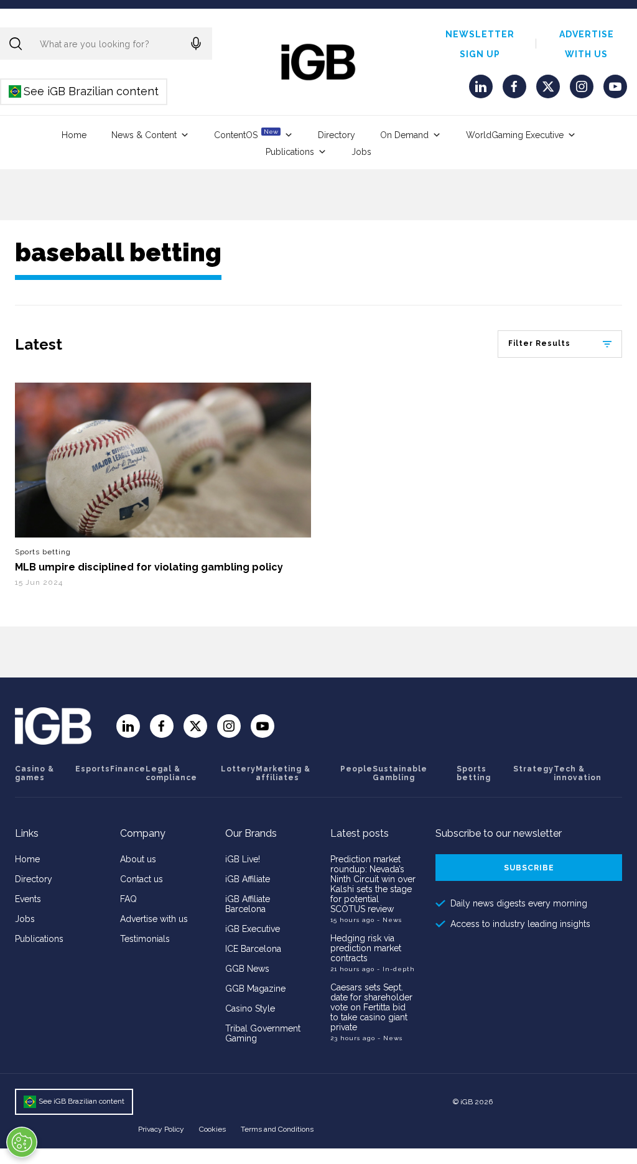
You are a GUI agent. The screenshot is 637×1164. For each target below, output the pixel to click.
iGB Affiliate (247, 879)
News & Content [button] (144, 135)
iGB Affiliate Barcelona (247, 904)
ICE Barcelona (253, 949)
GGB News (247, 969)
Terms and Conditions (277, 1129)
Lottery (238, 769)
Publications (290, 152)
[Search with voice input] (196, 44)
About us (138, 859)
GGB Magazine (255, 989)
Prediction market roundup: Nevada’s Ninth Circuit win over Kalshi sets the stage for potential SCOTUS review (373, 884)
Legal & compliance (171, 773)
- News (389, 919)
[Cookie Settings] (21, 1142)
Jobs (361, 152)
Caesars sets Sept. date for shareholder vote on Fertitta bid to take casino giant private (371, 1007)
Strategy (533, 769)
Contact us (141, 879)
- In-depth (396, 969)
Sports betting (43, 551)
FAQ (128, 899)
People (356, 769)
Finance (128, 769)
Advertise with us (154, 919)
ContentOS (246, 134)
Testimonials (145, 939)
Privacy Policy (161, 1129)
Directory (336, 135)
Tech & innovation (578, 773)
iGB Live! (242, 859)
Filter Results (539, 343)
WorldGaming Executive (515, 135)
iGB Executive (252, 929)
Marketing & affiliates (283, 773)
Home (74, 135)
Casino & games (34, 773)
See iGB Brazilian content (84, 91)
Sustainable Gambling (400, 773)
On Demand (404, 135)
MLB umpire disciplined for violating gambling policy (149, 567)
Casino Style (250, 1008)
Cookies (212, 1129)
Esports (92, 769)
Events (28, 899)
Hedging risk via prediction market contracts (365, 948)
